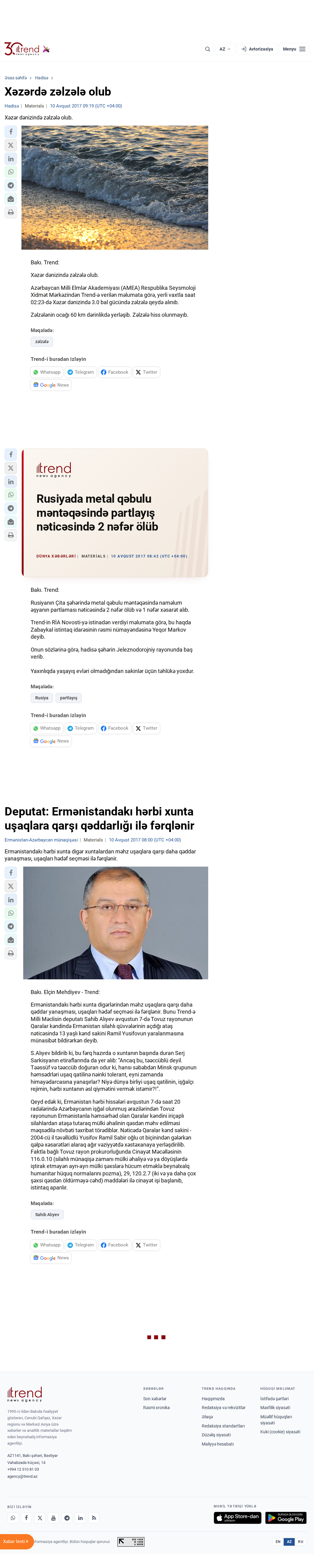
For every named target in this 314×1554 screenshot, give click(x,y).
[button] (11, 132)
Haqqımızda (213, 1398)
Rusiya (41, 697)
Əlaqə (207, 1416)
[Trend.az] (27, 49)
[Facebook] (26, 1517)
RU (300, 1542)
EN (278, 1542)
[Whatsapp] (12, 1517)
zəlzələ (41, 341)
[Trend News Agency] (24, 1394)
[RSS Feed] (93, 1517)
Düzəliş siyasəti (216, 1434)
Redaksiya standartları (223, 1426)
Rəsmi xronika (156, 1407)
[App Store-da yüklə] (238, 1518)
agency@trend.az (22, 1476)
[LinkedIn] (80, 1517)
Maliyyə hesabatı (218, 1444)
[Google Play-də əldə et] (286, 1518)
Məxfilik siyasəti (275, 1407)
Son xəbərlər (155, 1398)
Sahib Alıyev (47, 1214)
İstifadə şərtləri (274, 1398)
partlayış (68, 697)
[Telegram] (66, 1517)
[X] (39, 1517)
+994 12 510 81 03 (23, 1469)
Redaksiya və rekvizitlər (224, 1407)
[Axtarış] (207, 49)
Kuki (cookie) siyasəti (280, 1431)
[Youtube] (53, 1517)
